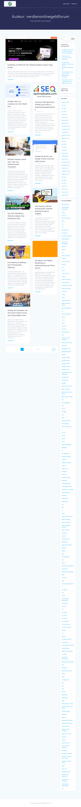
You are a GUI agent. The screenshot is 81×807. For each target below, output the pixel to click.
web (63, 688)
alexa (63, 221)
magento (64, 459)
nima (63, 507)
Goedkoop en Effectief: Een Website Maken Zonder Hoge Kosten (67, 51)
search (63, 595)
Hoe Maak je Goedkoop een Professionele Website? (17, 264)
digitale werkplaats (66, 308)
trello (63, 676)
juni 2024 (64, 180)
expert (63, 323)
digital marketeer (66, 300)
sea (63, 592)
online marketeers (66, 522)
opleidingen (65, 542)
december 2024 (66, 162)
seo (63, 609)
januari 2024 (65, 195)
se (62, 586)
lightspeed (64, 447)
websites (64, 737)
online (63, 513)
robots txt (64, 577)
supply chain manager (67, 651)
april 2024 (64, 186)
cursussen (64, 291)
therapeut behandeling (67, 662)
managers (64, 471)
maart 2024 (65, 189)
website (64, 717)
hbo (63, 399)
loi (62, 450)
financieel (64, 326)
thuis (63, 665)
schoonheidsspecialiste (67, 583)
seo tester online (66, 624)
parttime (64, 548)
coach (63, 270)
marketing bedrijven (67, 486)
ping (63, 554)
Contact (74, 4)
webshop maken (66, 711)
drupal (63, 317)
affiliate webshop (66, 218)
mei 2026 (64, 111)
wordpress (64, 750)
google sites (65, 380)
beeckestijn (64, 233)
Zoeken (73, 38)
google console (66, 369)
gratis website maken (67, 396)
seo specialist (65, 621)
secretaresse (65, 603)
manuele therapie (66, 477)
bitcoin (63, 249)
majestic (64, 465)
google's (64, 383)
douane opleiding (66, 314)
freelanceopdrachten (67, 342)
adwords (64, 215)
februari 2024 (65, 192)
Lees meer (10, 79)
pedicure (64, 551)
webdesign (64, 694)
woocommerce (66, 743)
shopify (63, 630)
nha (63, 504)
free (63, 335)
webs (63, 700)
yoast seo (64, 768)
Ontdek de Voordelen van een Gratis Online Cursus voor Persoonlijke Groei (18, 312)
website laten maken (67, 723)
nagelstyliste (65, 501)
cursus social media (67, 285)
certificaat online (66, 261)
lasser (63, 441)
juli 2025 (64, 141)
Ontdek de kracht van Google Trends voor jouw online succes (44, 158)
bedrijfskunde (65, 230)
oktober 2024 (65, 168)
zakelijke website (66, 771)
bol (62, 252)
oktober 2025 (65, 132)
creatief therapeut (66, 279)
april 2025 (64, 150)
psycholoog (65, 569)
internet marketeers (67, 426)
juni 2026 (64, 108)
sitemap (64, 636)
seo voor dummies (66, 627)
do (62, 311)
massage (64, 495)
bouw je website (66, 255)
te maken (64, 654)
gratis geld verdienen (67, 386)
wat (63, 685)
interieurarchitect (66, 420)
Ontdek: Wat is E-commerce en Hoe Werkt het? (17, 103)
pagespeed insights (67, 545)
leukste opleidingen (67, 444)
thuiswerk (64, 668)
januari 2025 (65, 159)
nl (62, 510)
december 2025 (66, 126)
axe (63, 224)
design (63, 294)
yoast (63, 765)
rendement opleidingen (67, 572)
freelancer (64, 345)
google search (65, 377)
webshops (64, 714)
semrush (64, 606)
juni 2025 (64, 144)
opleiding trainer (66, 539)
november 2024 (66, 165)
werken (63, 740)
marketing (64, 480)
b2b (63, 227)
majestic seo (65, 468)
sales (63, 580)
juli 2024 (64, 177)
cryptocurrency (65, 282)
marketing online (66, 492)
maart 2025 (65, 153)
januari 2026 (65, 123)
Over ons (66, 4)
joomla (63, 432)
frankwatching (65, 332)
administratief (65, 204)
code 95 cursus (65, 273)
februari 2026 (65, 120)
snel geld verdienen (67, 639)
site (63, 633)
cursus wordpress (66, 288)
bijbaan (63, 246)
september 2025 (66, 135)
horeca (63, 408)
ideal (63, 417)
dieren (63, 297)
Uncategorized (65, 679)
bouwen (64, 258)
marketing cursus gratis (68, 489)
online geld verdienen (67, 516)
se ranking (64, 589)
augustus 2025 (65, 138)
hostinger (64, 411)
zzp (62, 788)
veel (63, 682)
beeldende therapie (67, 236)
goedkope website (66, 351)
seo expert (64, 618)
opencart (64, 536)
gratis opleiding (65, 389)
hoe (63, 405)
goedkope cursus (66, 348)
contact (64, 276)
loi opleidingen (65, 453)
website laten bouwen (67, 720)
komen (63, 435)
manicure (64, 474)
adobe (63, 212)
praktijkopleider (66, 557)
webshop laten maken (67, 703)
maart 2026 (65, 117)
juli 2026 (64, 105)
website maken (65, 726)
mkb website (65, 498)
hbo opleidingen (66, 402)
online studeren (66, 530)
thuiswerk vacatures (67, 671)
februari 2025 (65, 156)
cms (63, 267)
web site (64, 691)
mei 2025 (64, 147)
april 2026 (64, 114)
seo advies (64, 612)
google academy (66, 357)
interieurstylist (65, 423)
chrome (64, 264)
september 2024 (66, 171)
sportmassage (65, 648)
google (63, 354)
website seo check (66, 734)
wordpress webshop (67, 753)
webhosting (65, 697)
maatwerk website (66, 456)
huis (63, 414)
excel (63, 320)
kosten (63, 438)
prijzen (63, 563)
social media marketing (68, 645)
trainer (63, 673)
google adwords (66, 360)
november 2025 (66, 129)
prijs (63, 560)
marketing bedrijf (66, 483)
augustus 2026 (65, 102)
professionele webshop (68, 566)
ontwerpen (64, 533)
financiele (64, 329)
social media (65, 642)
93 (38, 349)
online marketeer (66, 519)
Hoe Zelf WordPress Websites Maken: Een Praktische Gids (16, 215)
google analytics (66, 363)
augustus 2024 (65, 174)
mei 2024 (64, 183)
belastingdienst (65, 239)
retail (63, 575)
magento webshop (66, 462)
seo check (64, 615)
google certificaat (66, 366)
